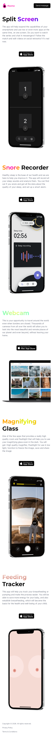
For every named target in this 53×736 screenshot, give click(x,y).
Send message (42, 5)
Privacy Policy (7, 728)
